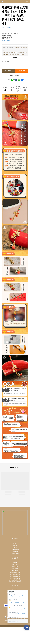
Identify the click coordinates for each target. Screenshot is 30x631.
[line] (12, 80)
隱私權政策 (15, 568)
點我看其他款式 (6, 40)
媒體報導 (15, 545)
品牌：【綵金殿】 (6, 27)
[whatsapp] (19, 80)
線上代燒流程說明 (15, 577)
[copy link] (22, 80)
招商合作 (15, 547)
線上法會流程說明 (15, 579)
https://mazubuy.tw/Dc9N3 (17, 602)
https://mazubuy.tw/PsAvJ (18, 614)
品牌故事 (15, 543)
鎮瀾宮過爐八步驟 (15, 572)
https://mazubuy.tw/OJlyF (18, 596)
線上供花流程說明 (15, 575)
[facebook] (15, 80)
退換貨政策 (15, 564)
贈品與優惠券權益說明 (15, 581)
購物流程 (15, 562)
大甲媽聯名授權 (15, 549)
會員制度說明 (15, 551)
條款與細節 (15, 566)
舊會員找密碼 (15, 553)
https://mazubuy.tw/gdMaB (17, 609)
